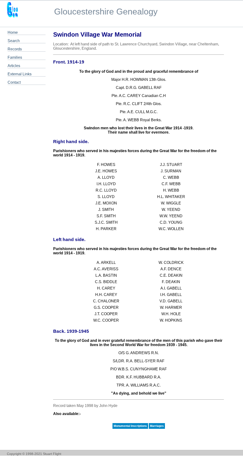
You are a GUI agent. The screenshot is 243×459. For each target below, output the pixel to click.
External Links (20, 74)
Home (13, 32)
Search (14, 41)
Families (15, 57)
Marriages (157, 426)
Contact (14, 82)
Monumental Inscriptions (130, 426)
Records (15, 49)
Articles (14, 66)
